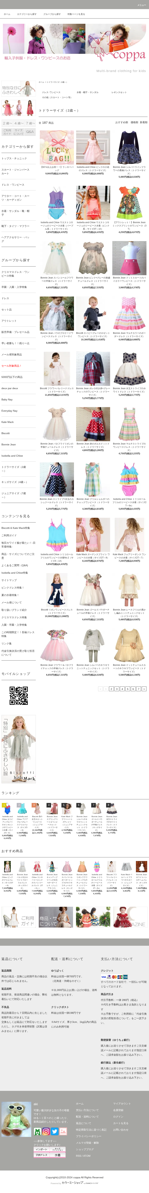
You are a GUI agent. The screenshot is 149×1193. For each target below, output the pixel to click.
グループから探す (52, 14)
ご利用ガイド (9, 535)
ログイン (118, 1116)
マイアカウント (122, 1103)
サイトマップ (9, 580)
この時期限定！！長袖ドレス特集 (18, 634)
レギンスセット (119, 92)
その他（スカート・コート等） (57, 97)
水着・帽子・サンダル (87, 92)
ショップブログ (85, 1149)
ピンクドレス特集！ (12, 587)
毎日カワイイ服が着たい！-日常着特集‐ (18, 544)
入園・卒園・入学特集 (14, 624)
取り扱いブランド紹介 (14, 609)
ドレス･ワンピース (51, 92)
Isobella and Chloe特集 (14, 572)
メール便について (11, 602)
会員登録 (118, 1110)
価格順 (134, 122)
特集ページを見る (76, 14)
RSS (78, 1155)
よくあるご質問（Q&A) (14, 565)
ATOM (86, 1155)
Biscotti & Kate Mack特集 (15, 527)
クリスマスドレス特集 (14, 617)
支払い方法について (87, 1110)
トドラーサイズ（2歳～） (57, 82)
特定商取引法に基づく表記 (91, 1129)
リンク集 (6, 643)
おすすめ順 (121, 122)
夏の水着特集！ (10, 595)
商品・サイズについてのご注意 (18, 556)
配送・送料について (87, 1116)
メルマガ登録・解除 (87, 1142)
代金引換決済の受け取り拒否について (18, 652)
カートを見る (120, 1123)
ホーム (7, 14)
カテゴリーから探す (27, 14)
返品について (83, 1123)
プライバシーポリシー (88, 1136)
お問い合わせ (120, 1129)
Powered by (56, 1183)
